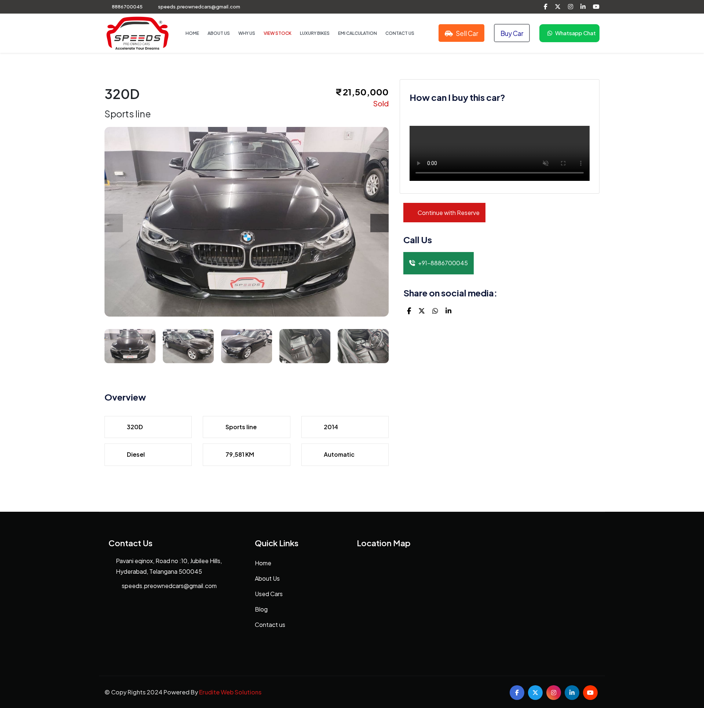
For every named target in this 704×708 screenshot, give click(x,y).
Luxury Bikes (315, 33)
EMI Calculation (357, 33)
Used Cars (269, 594)
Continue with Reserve (448, 212)
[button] (379, 223)
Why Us (246, 33)
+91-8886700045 (443, 263)
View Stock (278, 33)
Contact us (270, 624)
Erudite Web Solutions (230, 692)
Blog (261, 609)
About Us (219, 33)
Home (192, 33)
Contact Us (399, 33)
